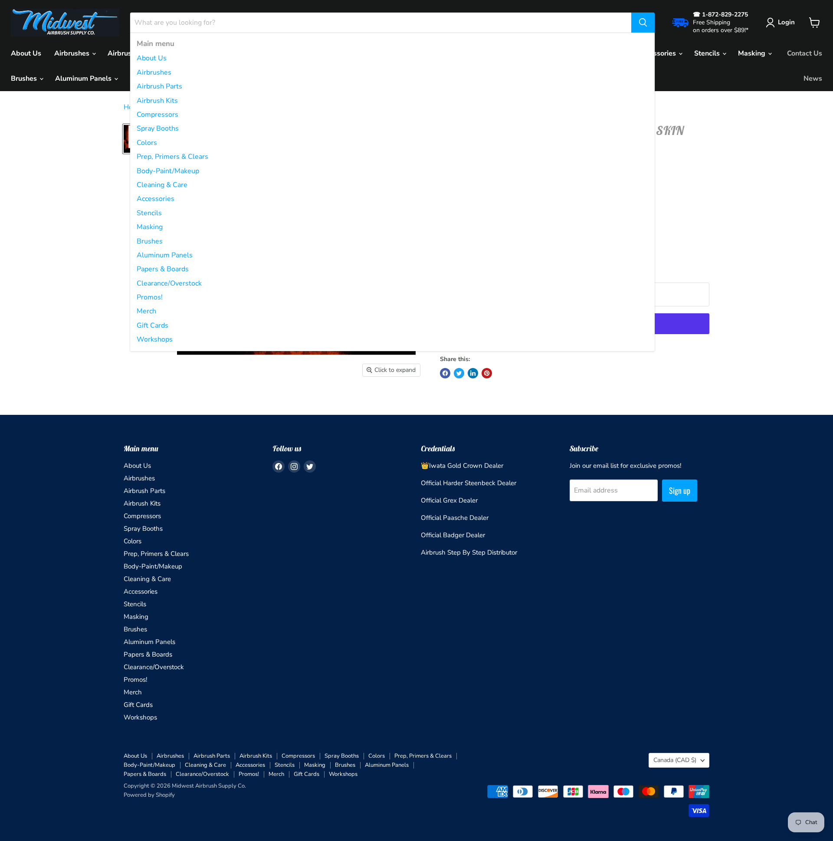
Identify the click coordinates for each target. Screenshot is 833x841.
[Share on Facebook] (445, 373)
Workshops (155, 339)
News (812, 78)
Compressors (157, 114)
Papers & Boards (163, 269)
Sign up (679, 490)
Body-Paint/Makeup (168, 171)
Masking (150, 227)
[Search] (643, 23)
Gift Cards (152, 325)
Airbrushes (154, 72)
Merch (146, 311)
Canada (674, 760)
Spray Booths (158, 128)
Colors (147, 143)
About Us (152, 58)
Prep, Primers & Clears (172, 156)
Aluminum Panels (165, 255)
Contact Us (804, 53)
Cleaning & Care (162, 185)
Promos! (150, 297)
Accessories (155, 199)
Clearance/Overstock (169, 283)
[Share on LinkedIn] (473, 373)
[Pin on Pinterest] (487, 373)
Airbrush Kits (157, 100)
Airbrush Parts (159, 86)
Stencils (149, 213)
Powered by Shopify (149, 795)
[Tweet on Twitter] (459, 373)
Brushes (150, 241)
